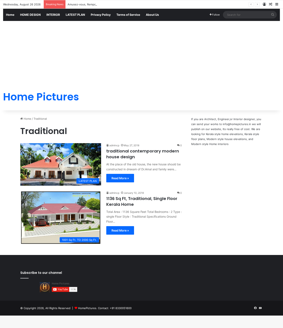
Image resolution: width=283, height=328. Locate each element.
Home (10, 14)
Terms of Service (128, 14)
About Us (152, 14)
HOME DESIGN (30, 14)
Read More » (120, 178)
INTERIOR (53, 14)
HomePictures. (88, 308)
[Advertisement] (141, 52)
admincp (114, 145)
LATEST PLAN (75, 14)
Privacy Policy (101, 14)
